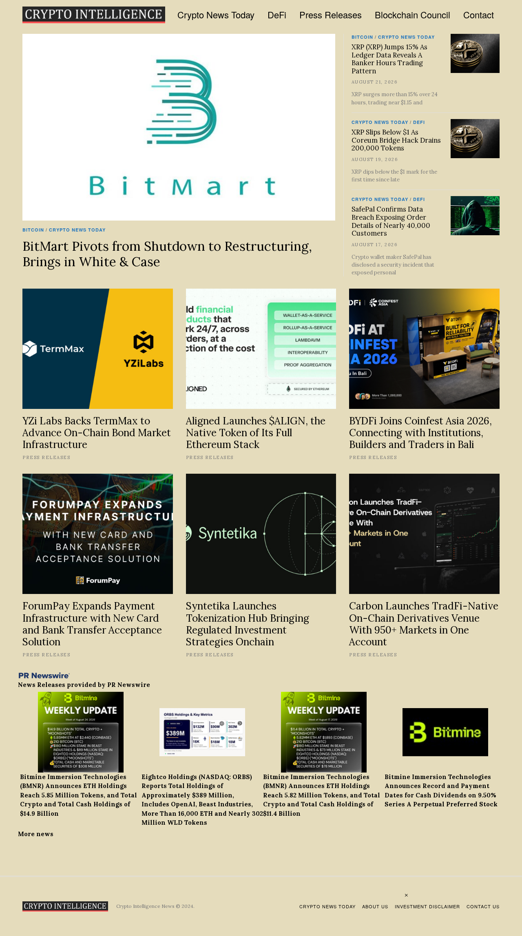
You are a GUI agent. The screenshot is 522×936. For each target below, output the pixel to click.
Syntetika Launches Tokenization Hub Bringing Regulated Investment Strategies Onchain (247, 623)
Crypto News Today (215, 14)
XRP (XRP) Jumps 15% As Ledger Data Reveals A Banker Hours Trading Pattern (389, 58)
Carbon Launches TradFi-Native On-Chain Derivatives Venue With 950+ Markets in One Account (423, 623)
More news (35, 834)
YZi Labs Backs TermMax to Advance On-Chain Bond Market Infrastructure (96, 432)
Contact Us (483, 906)
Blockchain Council (412, 14)
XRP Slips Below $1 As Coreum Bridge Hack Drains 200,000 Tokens (396, 140)
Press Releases (330, 14)
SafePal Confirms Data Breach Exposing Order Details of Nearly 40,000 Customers (391, 221)
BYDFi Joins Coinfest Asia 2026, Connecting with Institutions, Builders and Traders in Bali (420, 432)
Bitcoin (33, 230)
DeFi (277, 14)
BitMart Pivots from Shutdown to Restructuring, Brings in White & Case (167, 254)
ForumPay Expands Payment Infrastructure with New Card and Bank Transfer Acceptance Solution (92, 623)
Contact (478, 14)
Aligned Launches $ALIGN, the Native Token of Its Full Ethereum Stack (255, 432)
